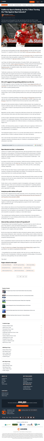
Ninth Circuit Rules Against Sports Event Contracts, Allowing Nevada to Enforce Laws (20, 310)
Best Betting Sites (18, 4)
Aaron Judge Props (7, 353)
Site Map (3, 417)
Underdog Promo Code (8, 337)
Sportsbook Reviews (27, 378)
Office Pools (4, 395)
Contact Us (4, 378)
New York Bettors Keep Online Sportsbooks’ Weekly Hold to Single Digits (18, 300)
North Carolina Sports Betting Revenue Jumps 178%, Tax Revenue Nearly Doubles (19, 295)
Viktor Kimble (6, 14)
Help (7, 417)
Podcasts (24, 4)
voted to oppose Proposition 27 (18, 63)
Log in (38, 1)
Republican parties (5, 67)
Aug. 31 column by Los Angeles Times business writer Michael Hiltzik (18, 247)
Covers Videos (30, 4)
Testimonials (4, 384)
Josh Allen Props (6, 363)
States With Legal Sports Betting (19, 264)
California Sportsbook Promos (7, 270)
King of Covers (5, 394)
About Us (4, 376)
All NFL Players (6, 370)
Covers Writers (37, 4)
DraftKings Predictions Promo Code (10, 332)
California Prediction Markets (19, 270)
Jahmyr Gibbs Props (7, 368)
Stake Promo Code (27, 267)
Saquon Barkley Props (7, 365)
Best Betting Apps (27, 389)
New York (18, 163)
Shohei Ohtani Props (7, 349)
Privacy (10, 417)
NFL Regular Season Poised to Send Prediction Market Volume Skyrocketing (19, 290)
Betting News (4, 4)
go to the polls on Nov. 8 (28, 55)
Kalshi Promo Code (7, 327)
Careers (3, 379)
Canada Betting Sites (27, 386)
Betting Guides (27, 376)
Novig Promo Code (7, 330)
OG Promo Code (6, 334)
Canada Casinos (26, 387)
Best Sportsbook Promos (6, 267)
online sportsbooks (24, 50)
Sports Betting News (27, 379)
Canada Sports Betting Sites (6, 264)
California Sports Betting (30, 264)
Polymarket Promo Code (8, 329)
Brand (3, 382)
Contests (4, 390)
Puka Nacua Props (7, 367)
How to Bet (11, 4)
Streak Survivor (5, 393)
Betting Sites (27, 384)
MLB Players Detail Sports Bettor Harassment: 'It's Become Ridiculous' (18, 315)
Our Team (4, 381)
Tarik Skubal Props (7, 354)
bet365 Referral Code (29, 270)
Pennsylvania (32, 97)
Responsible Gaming (27, 382)
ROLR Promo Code (7, 342)
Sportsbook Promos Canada (17, 267)
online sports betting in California (33, 52)
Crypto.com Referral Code (8, 340)
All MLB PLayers (6, 356)
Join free (32, 1)
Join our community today (22, 405)
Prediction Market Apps (8, 325)
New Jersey (24, 97)
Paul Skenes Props (7, 351)
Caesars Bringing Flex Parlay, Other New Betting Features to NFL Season (18, 305)
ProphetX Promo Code (7, 339)
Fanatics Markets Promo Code (9, 335)
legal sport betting (16, 58)
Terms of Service (15, 417)
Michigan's (3, 100)
